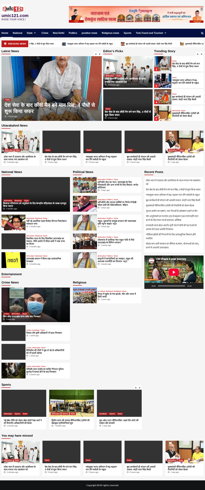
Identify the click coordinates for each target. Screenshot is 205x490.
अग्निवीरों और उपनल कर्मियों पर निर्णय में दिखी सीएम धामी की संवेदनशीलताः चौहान (117, 203)
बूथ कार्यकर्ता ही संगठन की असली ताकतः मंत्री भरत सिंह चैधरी (133, 44)
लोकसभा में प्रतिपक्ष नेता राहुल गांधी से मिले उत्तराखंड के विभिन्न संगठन (116, 241)
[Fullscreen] (199, 285)
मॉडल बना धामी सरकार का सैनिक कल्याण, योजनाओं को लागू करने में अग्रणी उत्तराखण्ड (172, 245)
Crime (45, 33)
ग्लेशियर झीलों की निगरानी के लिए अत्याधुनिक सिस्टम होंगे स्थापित (171, 236)
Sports (127, 33)
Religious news (110, 33)
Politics (73, 33)
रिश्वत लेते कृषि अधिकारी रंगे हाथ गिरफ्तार (44, 333)
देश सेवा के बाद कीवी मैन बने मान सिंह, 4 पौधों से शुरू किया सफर (186, 65)
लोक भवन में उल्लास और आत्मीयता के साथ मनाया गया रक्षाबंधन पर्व (125, 80)
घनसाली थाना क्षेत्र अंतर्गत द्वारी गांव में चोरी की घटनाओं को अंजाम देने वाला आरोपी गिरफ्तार (171, 227)
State (30, 33)
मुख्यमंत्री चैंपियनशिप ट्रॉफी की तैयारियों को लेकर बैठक (185, 114)
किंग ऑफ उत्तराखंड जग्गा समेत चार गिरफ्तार (22, 316)
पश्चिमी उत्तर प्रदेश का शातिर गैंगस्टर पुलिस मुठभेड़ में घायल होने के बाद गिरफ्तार (45, 370)
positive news (89, 33)
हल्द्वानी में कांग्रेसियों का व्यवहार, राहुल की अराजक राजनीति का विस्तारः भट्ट (115, 260)
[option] (52, 88)
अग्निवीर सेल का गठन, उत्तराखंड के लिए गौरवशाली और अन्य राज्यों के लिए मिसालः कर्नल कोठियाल (118, 185)
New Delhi (58, 33)
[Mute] (194, 285)
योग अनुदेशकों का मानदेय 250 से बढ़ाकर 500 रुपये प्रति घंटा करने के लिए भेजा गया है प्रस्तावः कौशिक (172, 218)
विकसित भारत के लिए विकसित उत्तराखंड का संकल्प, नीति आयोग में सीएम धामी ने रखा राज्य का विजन (45, 241)
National (17, 33)
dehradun (110, 76)
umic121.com (15, 15)
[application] (173, 272)
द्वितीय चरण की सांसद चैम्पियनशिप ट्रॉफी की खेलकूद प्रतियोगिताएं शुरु (70, 421)
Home (5, 33)
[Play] (148, 285)
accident (101, 291)
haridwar (36, 330)
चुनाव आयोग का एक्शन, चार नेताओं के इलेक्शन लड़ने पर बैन (171, 211)
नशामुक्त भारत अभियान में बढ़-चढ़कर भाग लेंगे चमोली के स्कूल (74, 44)
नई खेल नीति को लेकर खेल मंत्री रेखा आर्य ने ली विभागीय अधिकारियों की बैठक (23, 421)
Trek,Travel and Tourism (149, 33)
